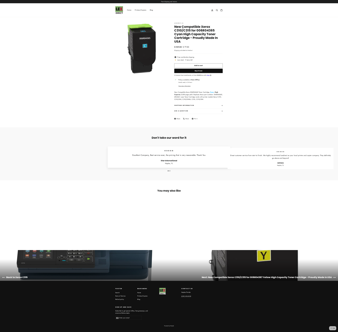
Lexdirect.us (179, 23)
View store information (184, 86)
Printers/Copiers (140, 10)
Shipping (176, 50)
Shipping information (184, 105)
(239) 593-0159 (186, 296)
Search (117, 293)
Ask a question (181, 111)
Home (129, 10)
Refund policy (119, 299)
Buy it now (198, 71)
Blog (151, 10)
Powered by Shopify (169, 326)
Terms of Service (120, 296)
